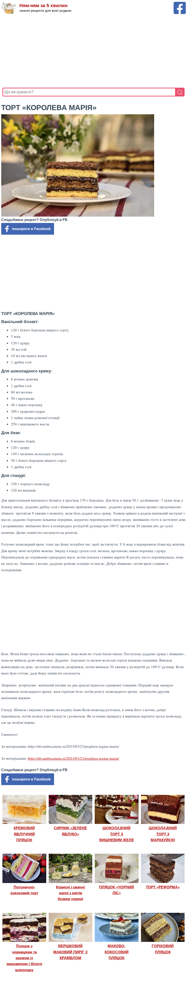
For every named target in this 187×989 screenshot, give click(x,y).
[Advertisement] (93, 51)
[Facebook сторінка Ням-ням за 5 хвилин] (180, 4)
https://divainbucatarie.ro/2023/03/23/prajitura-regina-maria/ (73, 758)
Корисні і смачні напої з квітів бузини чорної (70, 893)
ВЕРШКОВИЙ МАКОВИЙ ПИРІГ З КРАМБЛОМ (70, 952)
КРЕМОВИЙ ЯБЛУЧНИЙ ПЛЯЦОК (24, 834)
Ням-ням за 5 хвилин (43, 5)
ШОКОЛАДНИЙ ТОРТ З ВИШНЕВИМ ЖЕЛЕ (116, 834)
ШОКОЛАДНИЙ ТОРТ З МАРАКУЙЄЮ (163, 834)
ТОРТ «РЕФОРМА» (163, 887)
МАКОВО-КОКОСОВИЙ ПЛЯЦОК (117, 952)
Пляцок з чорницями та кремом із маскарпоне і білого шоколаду (24, 958)
